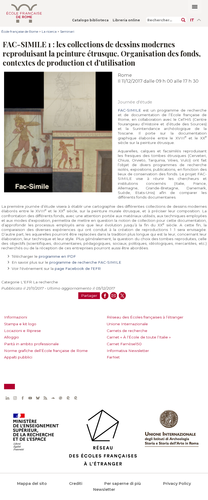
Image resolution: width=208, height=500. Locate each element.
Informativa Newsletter (128, 350)
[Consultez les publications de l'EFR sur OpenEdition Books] (68, 398)
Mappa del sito (32, 483)
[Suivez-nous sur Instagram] (15, 398)
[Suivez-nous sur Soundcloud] (53, 398)
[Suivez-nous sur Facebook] (22, 398)
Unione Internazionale (127, 324)
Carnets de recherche (127, 330)
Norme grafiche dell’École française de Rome (46, 350)
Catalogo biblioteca (90, 20)
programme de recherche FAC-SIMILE (85, 262)
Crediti (75, 483)
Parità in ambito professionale (31, 344)
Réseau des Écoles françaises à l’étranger (145, 317)
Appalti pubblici (18, 357)
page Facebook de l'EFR (78, 268)
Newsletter (104, 489)
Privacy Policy (177, 483)
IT (192, 20)
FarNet (113, 357)
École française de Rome (19, 31)
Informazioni (15, 317)
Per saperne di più (122, 483)
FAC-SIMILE (129, 110)
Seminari (67, 31)
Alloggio (11, 337)
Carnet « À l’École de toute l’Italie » (139, 337)
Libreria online (126, 20)
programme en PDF (57, 256)
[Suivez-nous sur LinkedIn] (7, 398)
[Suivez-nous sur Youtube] (30, 398)
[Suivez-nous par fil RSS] (45, 398)
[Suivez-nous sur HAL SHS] (60, 398)
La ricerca (49, 31)
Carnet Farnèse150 (124, 344)
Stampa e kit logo (20, 324)
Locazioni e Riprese (22, 330)
